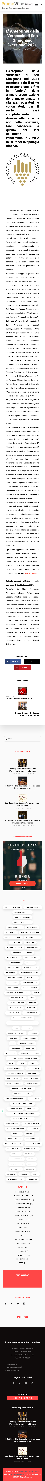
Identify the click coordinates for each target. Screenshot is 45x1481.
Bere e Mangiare (28, 773)
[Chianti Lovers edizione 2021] (22, 691)
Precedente (9, 696)
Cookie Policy (34, 1472)
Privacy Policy (23, 1472)
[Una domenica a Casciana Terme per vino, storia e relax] (22, 798)
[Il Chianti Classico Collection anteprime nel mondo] (22, 705)
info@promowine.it (17, 1474)
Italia (28, 49)
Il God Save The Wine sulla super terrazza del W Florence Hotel (22, 787)
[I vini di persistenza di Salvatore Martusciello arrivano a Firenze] (22, 763)
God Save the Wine (28, 790)
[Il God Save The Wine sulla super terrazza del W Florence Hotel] (22, 780)
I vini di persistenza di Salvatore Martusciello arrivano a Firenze (22, 770)
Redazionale (16, 49)
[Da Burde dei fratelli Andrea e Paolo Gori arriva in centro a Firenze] (22, 815)
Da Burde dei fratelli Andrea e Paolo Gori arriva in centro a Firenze (22, 821)
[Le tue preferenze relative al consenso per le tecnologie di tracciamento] (2, 1111)
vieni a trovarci (22, 883)
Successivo (35, 711)
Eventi (28, 808)
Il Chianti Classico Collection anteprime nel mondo (26, 714)
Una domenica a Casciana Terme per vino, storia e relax (22, 804)
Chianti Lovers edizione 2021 (18, 698)
